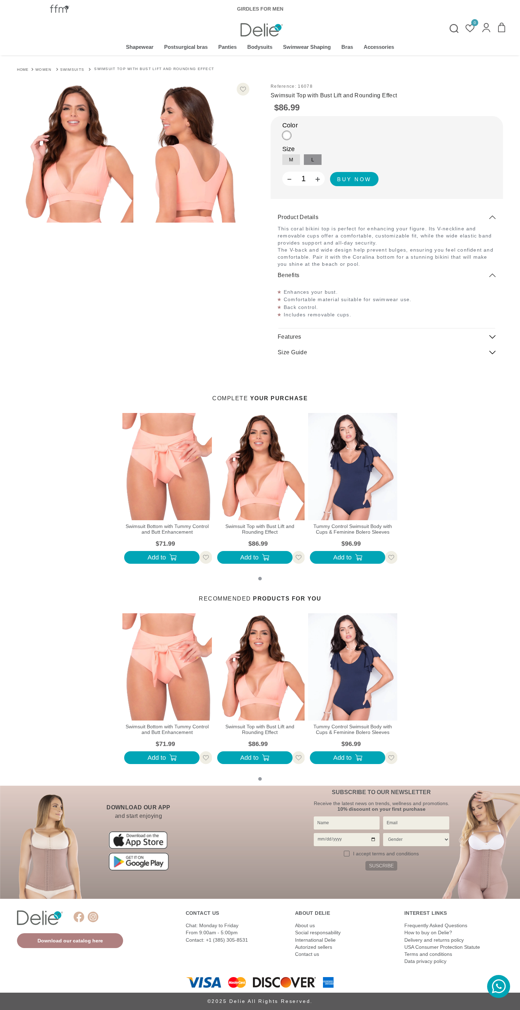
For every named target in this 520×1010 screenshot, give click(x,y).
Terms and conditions (428, 954)
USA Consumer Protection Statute (442, 947)
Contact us (307, 954)
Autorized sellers (313, 947)
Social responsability (318, 932)
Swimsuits (72, 69)
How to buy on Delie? (428, 932)
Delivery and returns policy (434, 940)
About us (305, 925)
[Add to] (354, 179)
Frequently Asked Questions (435, 925)
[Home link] (23, 69)
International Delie (315, 940)
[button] (486, 28)
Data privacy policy (425, 961)
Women (43, 69)
